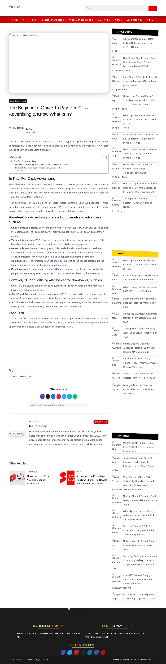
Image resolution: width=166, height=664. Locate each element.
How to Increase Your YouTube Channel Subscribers (38, 480)
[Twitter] (69, 652)
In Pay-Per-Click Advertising (23, 161)
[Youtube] (76, 652)
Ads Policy (126, 633)
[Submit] (153, 8)
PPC (31, 376)
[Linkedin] (89, 652)
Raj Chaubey (30, 129)
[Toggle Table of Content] (103, 157)
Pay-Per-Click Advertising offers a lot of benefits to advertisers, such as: (42, 165)
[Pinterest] (102, 652)
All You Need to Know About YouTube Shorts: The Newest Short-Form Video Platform (92, 480)
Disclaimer (102, 637)
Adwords (13, 376)
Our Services (33, 633)
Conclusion (21, 171)
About (20, 633)
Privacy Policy (110, 633)
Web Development (18, 101)
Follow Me (101, 422)
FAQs (37, 660)
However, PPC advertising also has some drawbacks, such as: (38, 168)
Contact (18, 660)
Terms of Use (92, 633)
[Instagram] (83, 652)
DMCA (45, 660)
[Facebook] (63, 652)
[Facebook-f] (96, 652)
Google (23, 376)
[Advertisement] (59, 348)
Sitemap (29, 660)
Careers (70, 633)
